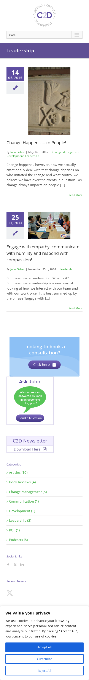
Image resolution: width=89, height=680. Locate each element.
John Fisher (17, 152)
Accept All (44, 647)
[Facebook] (8, 564)
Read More (75, 195)
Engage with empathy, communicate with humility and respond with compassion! (42, 253)
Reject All (44, 671)
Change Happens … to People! (36, 143)
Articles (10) (18, 472)
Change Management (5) (28, 492)
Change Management (65, 152)
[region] (44, 643)
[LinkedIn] (22, 564)
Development (15, 156)
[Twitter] (15, 564)
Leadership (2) (20, 520)
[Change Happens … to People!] (49, 101)
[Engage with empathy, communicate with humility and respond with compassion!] (49, 225)
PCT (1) (14, 530)
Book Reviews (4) (22, 482)
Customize (44, 659)
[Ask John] (30, 379)
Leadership (32, 156)
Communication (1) (24, 501)
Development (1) (22, 511)
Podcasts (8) (18, 539)
